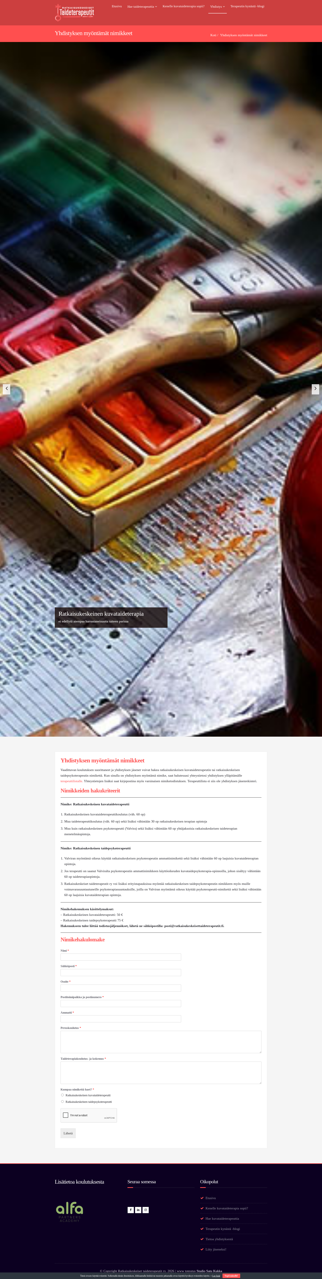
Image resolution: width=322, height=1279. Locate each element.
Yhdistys (216, 6)
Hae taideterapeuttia (140, 6)
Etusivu (117, 6)
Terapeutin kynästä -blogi (247, 6)
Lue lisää (216, 1276)
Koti (213, 35)
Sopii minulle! (231, 1276)
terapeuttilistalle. (72, 1237)
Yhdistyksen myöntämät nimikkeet (243, 35)
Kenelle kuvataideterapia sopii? (184, 6)
